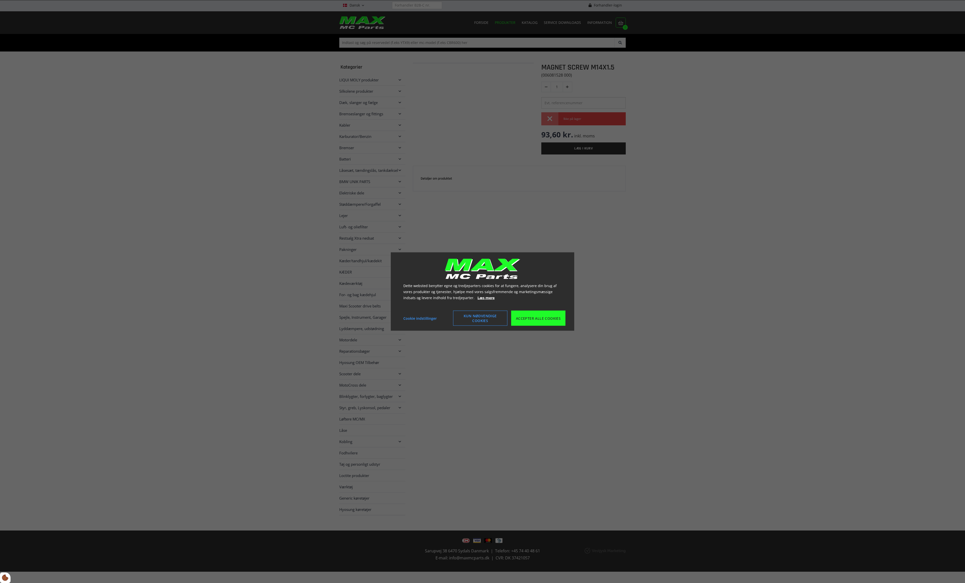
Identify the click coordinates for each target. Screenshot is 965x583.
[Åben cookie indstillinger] (5, 577)
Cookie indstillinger (420, 318)
